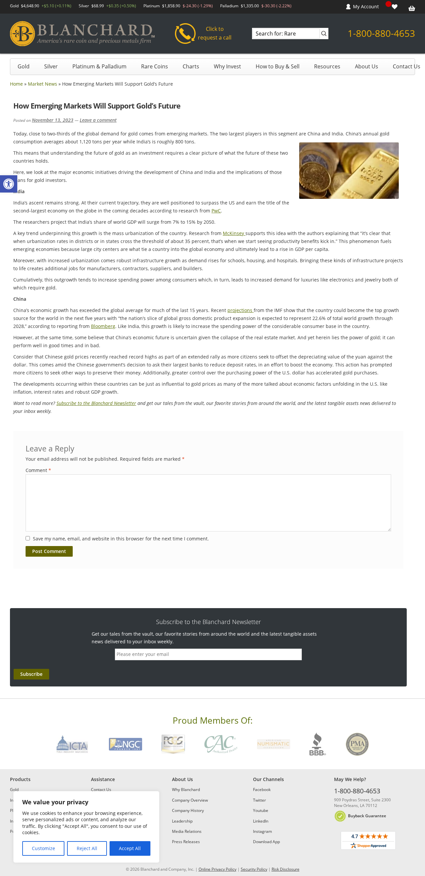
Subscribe (31, 674)
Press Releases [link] (186, 841)
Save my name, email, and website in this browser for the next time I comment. (121, 538)
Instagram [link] (262, 831)
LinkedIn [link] (260, 821)
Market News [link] (42, 84)
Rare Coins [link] (154, 66)
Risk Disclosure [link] (285, 869)
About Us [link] (366, 66)
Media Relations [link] (187, 831)
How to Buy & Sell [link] (277, 66)
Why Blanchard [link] (186, 789)
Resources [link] (327, 66)
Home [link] (16, 84)
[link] (8, 184)
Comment (38, 470)
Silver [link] (51, 66)
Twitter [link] (259, 800)
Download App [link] (266, 841)
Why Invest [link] (227, 66)
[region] (86, 827)
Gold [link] (24, 66)
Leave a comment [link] (98, 120)
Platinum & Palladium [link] (99, 66)
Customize (43, 848)
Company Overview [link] (190, 800)
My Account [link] (366, 6)
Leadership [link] (182, 821)
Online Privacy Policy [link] (217, 869)
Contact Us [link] (406, 66)
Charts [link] (191, 66)
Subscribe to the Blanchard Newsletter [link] (96, 403)
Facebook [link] (262, 789)
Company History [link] (188, 810)
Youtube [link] (260, 810)
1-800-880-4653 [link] (381, 33)
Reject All (87, 848)
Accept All (130, 848)
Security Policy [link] (254, 869)
